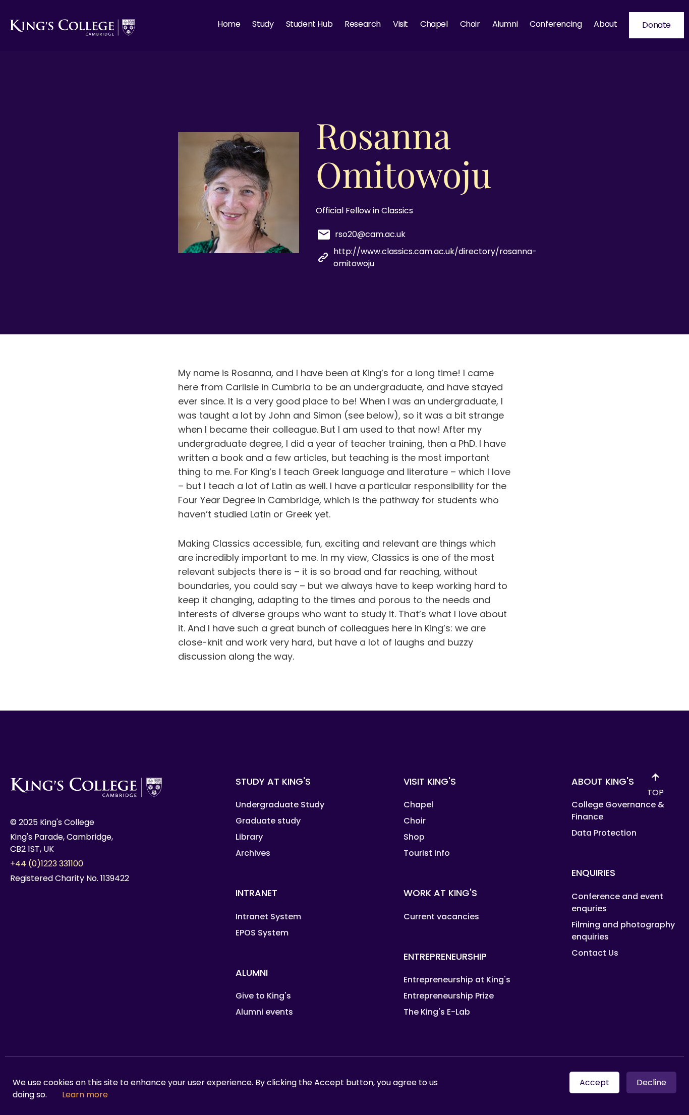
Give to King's (263, 996)
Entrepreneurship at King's (457, 979)
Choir (470, 24)
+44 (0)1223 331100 (46, 863)
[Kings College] (73, 25)
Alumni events (264, 1012)
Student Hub (309, 24)
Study (262, 24)
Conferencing (556, 24)
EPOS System (262, 932)
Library (249, 837)
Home (228, 24)
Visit (400, 24)
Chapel (434, 24)
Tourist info (427, 853)
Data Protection (604, 833)
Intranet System (268, 916)
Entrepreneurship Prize (449, 996)
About (605, 24)
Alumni (505, 24)
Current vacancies (441, 916)
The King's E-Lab (437, 1012)
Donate (656, 25)
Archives (253, 853)
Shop (414, 837)
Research (362, 24)
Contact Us (594, 953)
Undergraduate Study (280, 804)
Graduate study (268, 821)
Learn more (85, 1094)
